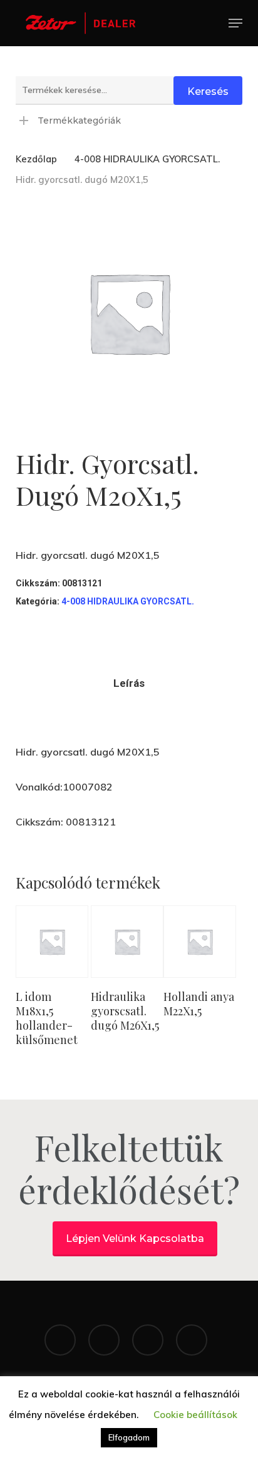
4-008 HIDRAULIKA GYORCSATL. (147, 159)
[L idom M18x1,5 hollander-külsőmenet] (52, 941)
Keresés (208, 91)
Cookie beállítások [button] (195, 1415)
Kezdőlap (36, 159)
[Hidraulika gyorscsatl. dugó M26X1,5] (127, 941)
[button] (235, 23)
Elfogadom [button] (129, 1437)
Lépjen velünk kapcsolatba (135, 1238)
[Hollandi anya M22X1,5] (199, 941)
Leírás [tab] (129, 683)
